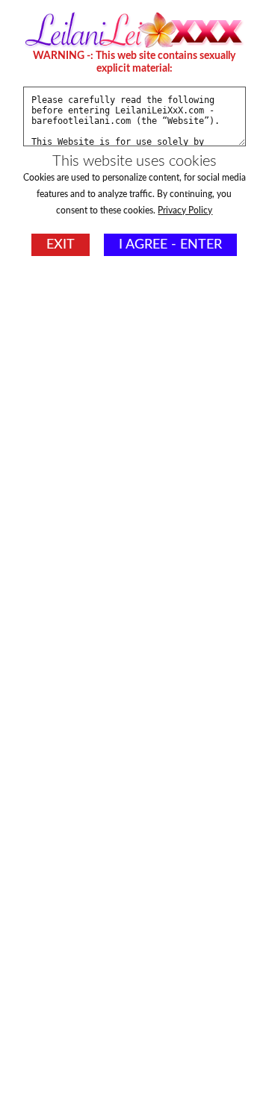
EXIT (60, 245)
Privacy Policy (185, 210)
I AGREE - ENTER (170, 245)
